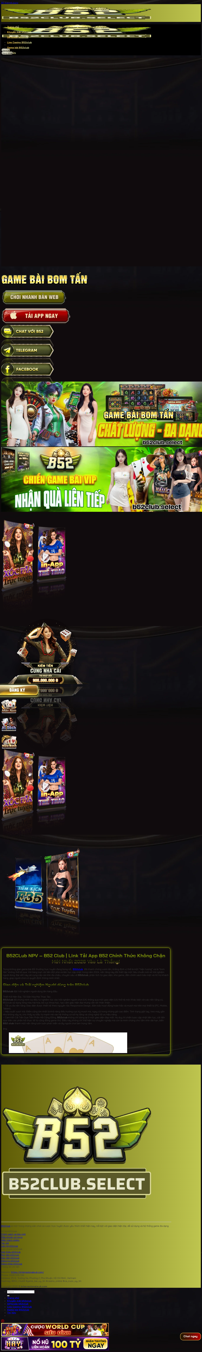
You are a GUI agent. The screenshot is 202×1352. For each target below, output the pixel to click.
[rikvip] (55, 1335)
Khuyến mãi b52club (19, 31)
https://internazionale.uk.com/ (27, 1272)
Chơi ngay (190, 1336)
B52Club (5, 1225)
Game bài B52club (18, 47)
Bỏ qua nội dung (9, 2)
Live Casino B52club (19, 42)
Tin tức (11, 1312)
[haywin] (55, 1349)
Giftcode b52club (17, 37)
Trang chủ (13, 26)
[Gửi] (8, 1295)
